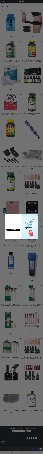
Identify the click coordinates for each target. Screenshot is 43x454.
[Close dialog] (36, 215)
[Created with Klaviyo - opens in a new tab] (21, 239)
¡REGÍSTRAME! (13, 229)
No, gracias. (13, 232)
